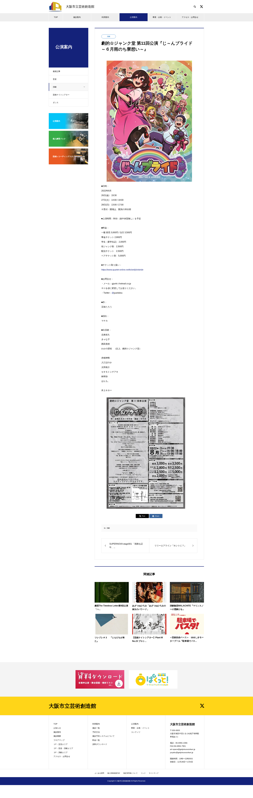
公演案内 (133, 17)
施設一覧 (96, 728)
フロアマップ (59, 740)
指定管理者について (130, 773)
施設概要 (57, 736)
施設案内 (77, 17)
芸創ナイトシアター (61, 95)
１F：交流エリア (60, 744)
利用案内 (105, 17)
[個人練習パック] (68, 145)
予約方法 (96, 732)
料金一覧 (96, 740)
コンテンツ (135, 732)
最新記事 (56, 71)
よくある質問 (99, 773)
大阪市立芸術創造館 (72, 706)
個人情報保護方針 (113, 773)
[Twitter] (201, 6)
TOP (56, 17)
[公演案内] (68, 127)
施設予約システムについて (103, 736)
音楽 (55, 79)
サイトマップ (153, 773)
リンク (143, 773)
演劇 (55, 87)
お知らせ (57, 728)
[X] (202, 706)
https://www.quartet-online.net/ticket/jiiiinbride (122, 270)
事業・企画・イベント (162, 17)
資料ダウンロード (99, 744)
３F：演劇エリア (60, 752)
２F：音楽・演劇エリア (63, 748)
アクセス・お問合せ (190, 17)
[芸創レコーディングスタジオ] (68, 163)
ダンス (55, 102)
